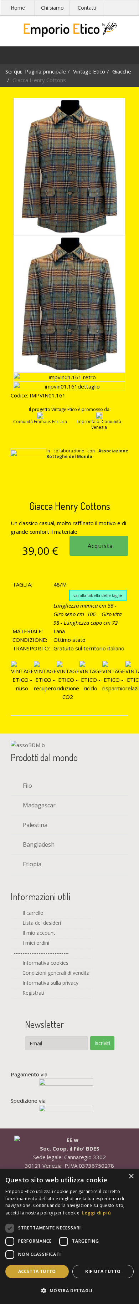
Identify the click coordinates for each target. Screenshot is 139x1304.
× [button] (131, 1176)
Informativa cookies (44, 962)
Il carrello (32, 912)
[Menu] (9, 57)
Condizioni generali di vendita (55, 972)
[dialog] (69, 1236)
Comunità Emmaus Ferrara (40, 421)
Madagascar (38, 805)
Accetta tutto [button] (37, 1271)
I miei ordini (35, 942)
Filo (26, 786)
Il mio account (38, 932)
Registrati (32, 992)
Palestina (34, 825)
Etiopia (31, 864)
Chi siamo (52, 7)
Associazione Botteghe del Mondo (87, 454)
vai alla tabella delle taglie (97, 595)
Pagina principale (45, 71)
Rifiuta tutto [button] (102, 1271)
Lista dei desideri (41, 922)
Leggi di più (96, 1212)
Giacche (121, 71)
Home (18, 7)
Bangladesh (38, 844)
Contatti (87, 7)
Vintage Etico (89, 71)
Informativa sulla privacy (49, 982)
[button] (69, 1291)
